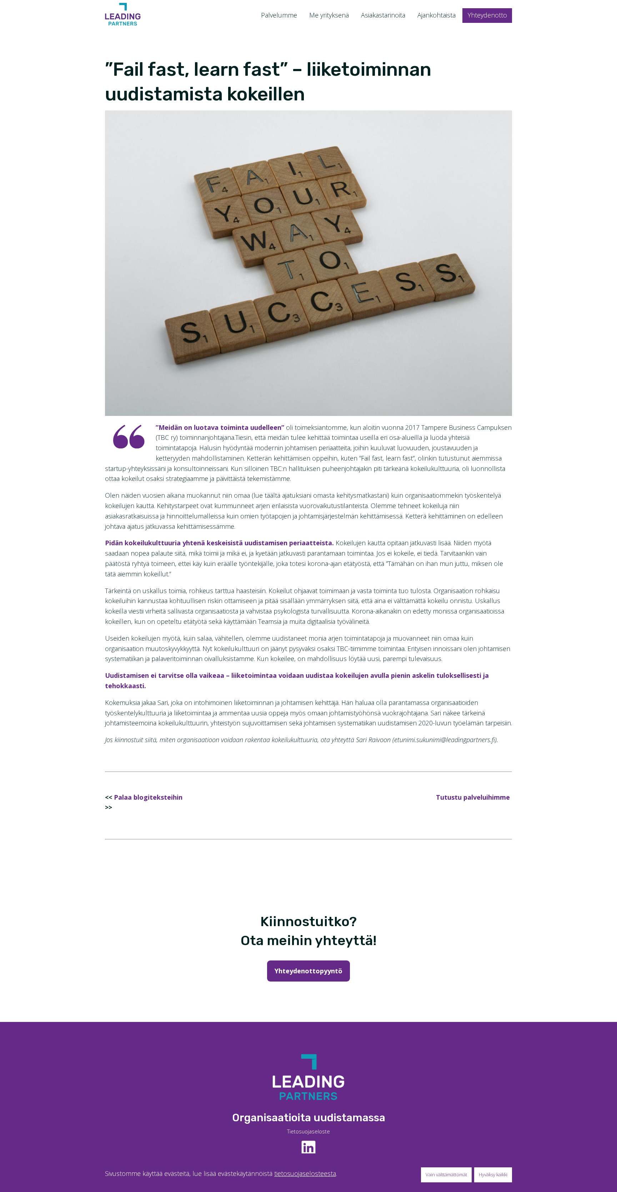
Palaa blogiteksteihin (148, 797)
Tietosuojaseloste (308, 1131)
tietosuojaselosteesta (305, 1173)
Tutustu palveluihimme (473, 797)
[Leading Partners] (123, 14)
